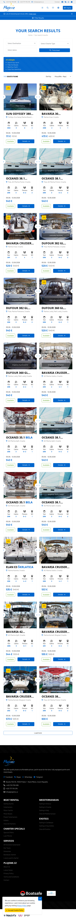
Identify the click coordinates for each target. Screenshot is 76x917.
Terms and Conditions (11, 877)
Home (30, 35)
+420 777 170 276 (12, 788)
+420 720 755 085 (12, 785)
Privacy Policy (9, 873)
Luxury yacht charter (11, 858)
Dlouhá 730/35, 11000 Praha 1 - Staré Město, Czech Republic (27, 782)
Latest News (8, 870)
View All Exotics (44, 829)
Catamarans (8, 807)
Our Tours (7, 848)
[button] (58, 8)
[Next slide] (37, 97)
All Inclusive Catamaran (12, 845)
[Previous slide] (3, 97)
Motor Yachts (8, 810)
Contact (6, 880)
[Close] (71, 14)
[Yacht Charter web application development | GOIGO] (24, 915)
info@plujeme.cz (12, 792)
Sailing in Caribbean (46, 822)
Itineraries (7, 851)
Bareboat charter (10, 855)
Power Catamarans (10, 817)
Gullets (6, 820)
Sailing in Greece (45, 804)
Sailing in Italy (44, 810)
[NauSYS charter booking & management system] (10, 915)
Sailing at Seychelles (46, 826)
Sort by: (48, 76)
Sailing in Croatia (45, 807)
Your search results (41, 35)
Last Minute (8, 836)
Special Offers (9, 832)
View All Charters (10, 824)
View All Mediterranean (47, 814)
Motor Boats (8, 814)
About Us (7, 867)
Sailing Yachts (9, 804)
